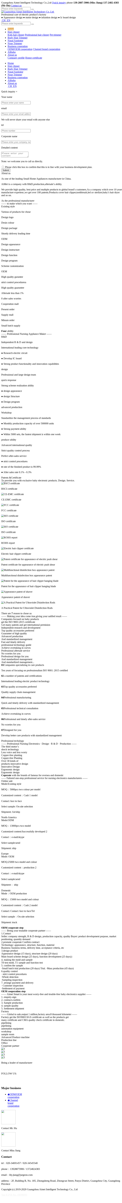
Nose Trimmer (15, 43)
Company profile (16, 57)
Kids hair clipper (16, 34)
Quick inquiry (59, 2)
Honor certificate (33, 57)
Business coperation (18, 46)
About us (12, 55)
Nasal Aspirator (15, 40)
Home (11, 29)
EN (8, 20)
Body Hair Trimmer (17, 37)
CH (3, 20)
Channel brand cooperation (46, 49)
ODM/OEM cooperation (20, 49)
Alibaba (12, 52)
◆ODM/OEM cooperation (15, 1095)
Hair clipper (14, 32)
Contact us (16, 5)
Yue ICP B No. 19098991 (14, 1194)
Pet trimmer (55, 34)
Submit (6, 170)
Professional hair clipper (37, 34)
